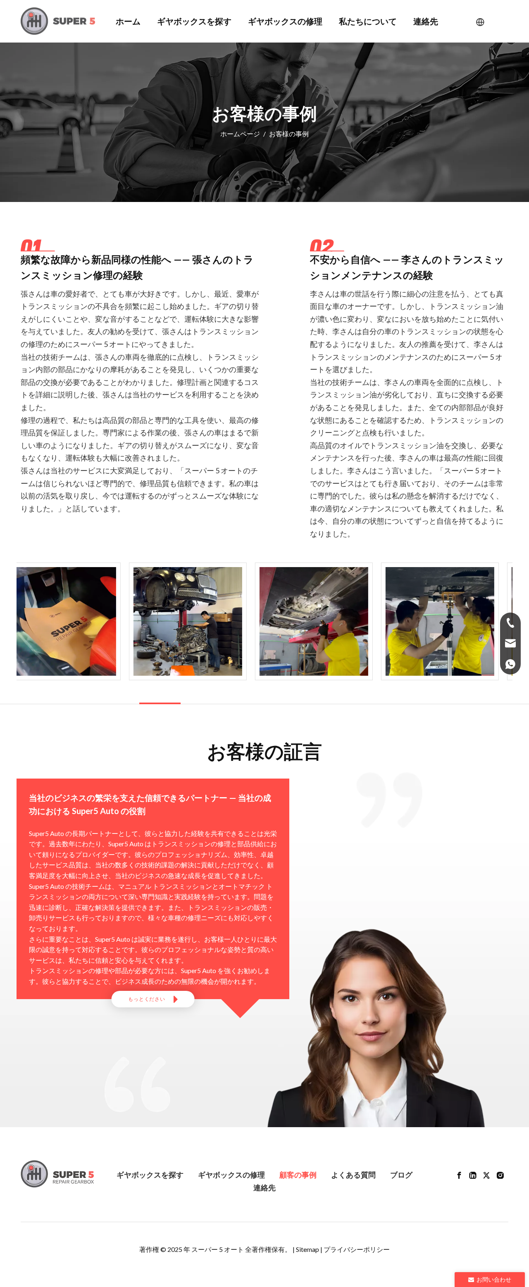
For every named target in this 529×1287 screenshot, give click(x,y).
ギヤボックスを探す (150, 1174)
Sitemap (307, 1249)
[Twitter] (486, 1174)
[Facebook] (459, 1174)
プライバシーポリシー (357, 1249)
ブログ (401, 1174)
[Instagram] (500, 1174)
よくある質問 (353, 1174)
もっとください (147, 999)
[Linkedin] (473, 1174)
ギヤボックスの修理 (231, 1174)
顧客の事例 (298, 1174)
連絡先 (264, 1187)
